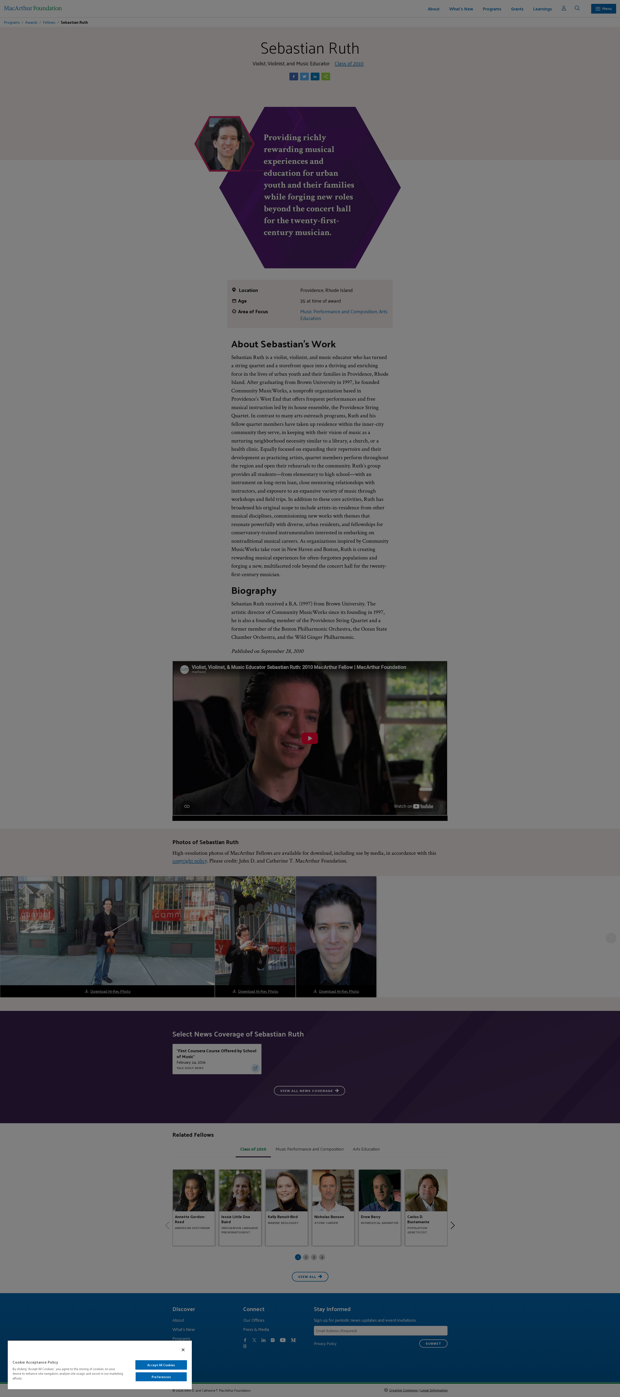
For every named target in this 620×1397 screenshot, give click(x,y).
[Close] (183, 1349)
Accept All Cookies (161, 1365)
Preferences (161, 1377)
